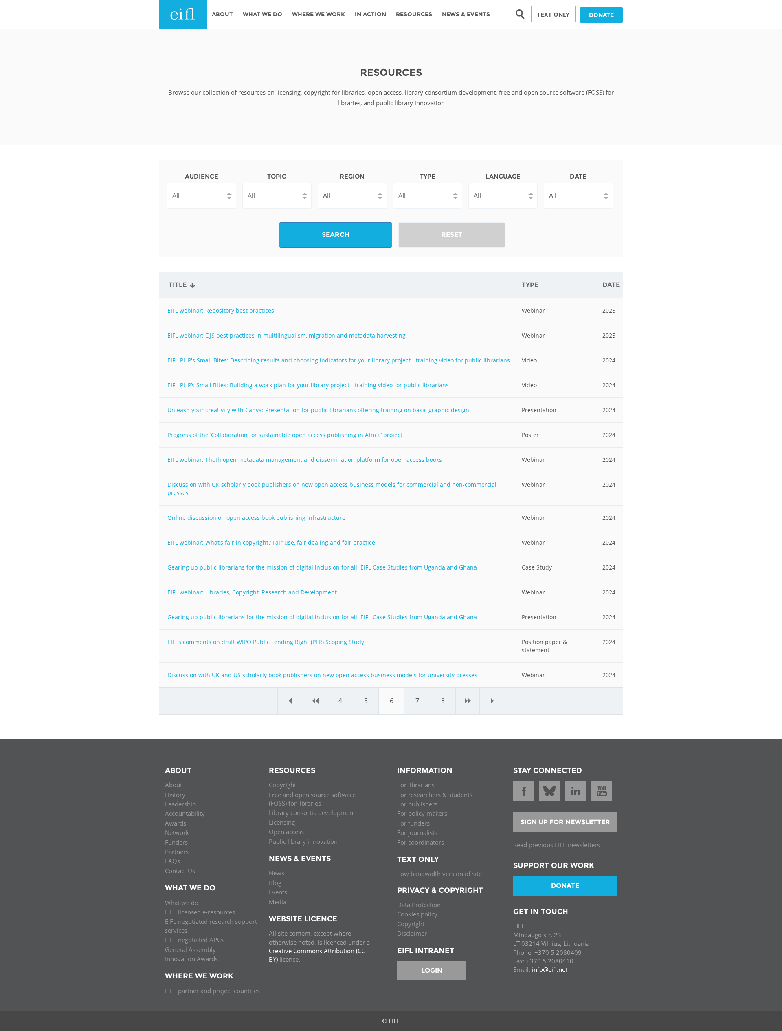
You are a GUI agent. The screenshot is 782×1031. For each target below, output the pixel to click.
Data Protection (419, 905)
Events (278, 892)
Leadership (180, 804)
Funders (176, 842)
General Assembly (190, 949)
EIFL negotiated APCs (194, 940)
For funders (413, 823)
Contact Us (180, 871)
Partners (177, 852)
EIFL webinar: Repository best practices (220, 310)
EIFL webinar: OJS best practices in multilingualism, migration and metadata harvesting (286, 335)
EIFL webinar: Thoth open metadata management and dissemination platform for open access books (304, 460)
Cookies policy (417, 914)
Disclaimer (412, 933)
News (276, 873)
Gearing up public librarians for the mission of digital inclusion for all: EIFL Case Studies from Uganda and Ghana (322, 567)
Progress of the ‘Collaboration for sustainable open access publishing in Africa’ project (284, 435)
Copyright (282, 785)
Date (578, 176)
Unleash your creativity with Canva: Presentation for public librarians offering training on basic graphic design (318, 410)
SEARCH (335, 234)
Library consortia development (312, 812)
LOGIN (431, 970)
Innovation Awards (191, 959)
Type (427, 176)
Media (277, 902)
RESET (451, 234)
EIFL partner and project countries (212, 991)
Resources (414, 14)
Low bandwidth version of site (439, 874)
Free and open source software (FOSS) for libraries (312, 798)
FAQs (172, 861)
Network (177, 832)
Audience (201, 176)
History (175, 794)
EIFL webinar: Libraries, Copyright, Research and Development (252, 592)
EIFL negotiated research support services (211, 925)
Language (503, 176)
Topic (276, 176)
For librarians (416, 785)
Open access (286, 832)
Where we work (318, 14)
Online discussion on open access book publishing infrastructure (256, 517)
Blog (275, 883)
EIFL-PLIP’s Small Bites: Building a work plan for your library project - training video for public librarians (308, 385)
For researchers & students (434, 794)
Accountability (185, 813)
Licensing (282, 822)
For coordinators (420, 842)
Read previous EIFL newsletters (556, 845)
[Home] (183, 14)
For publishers (417, 804)
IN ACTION (370, 14)
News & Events (466, 14)
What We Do (262, 14)
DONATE (601, 15)
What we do (181, 903)
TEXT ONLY (553, 14)
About (222, 14)
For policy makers (422, 813)
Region (352, 176)
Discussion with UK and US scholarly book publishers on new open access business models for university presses (322, 675)
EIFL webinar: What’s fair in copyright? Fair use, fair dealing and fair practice (271, 542)
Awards (175, 823)
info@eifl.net (549, 969)
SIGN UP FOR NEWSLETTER (565, 822)
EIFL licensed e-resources (200, 912)
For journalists (417, 832)
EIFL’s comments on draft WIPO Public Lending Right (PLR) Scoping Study (265, 642)
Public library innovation (303, 841)
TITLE (178, 285)
